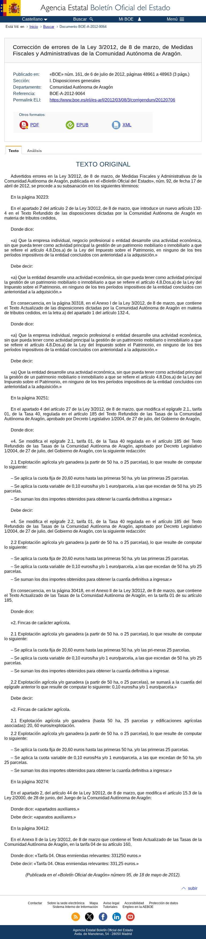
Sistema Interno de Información (75, 907)
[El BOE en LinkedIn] (116, 920)
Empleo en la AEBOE (138, 907)
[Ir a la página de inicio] (105, 8)
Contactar (35, 903)
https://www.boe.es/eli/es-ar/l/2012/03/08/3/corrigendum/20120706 (112, 100)
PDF (34, 125)
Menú (172, 19)
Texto (14, 151)
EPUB (82, 125)
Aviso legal (111, 903)
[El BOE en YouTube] (130, 920)
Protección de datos (163, 903)
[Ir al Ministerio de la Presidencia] (10, 8)
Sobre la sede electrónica (65, 903)
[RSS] (75, 920)
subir (192, 888)
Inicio (34, 27)
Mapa (94, 903)
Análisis (34, 151)
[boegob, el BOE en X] (89, 920)
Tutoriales (110, 907)
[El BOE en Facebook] (103, 920)
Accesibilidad (134, 903)
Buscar (48, 27)
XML (127, 125)
